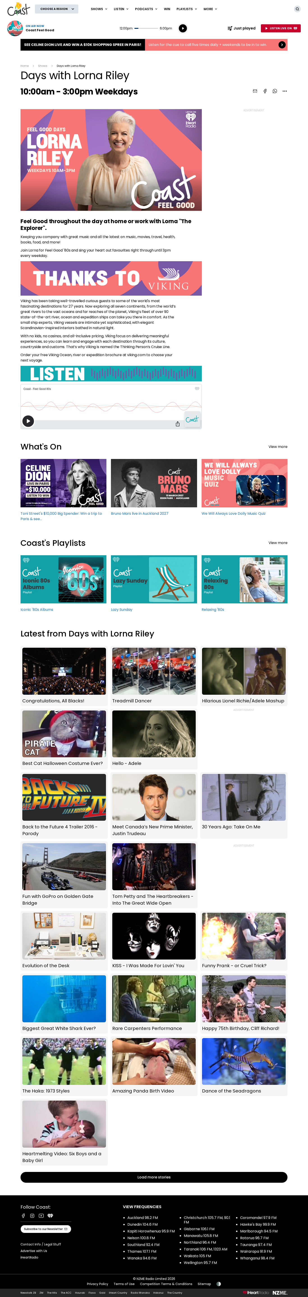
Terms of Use (124, 1284)
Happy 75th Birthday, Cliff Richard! (243, 1003)
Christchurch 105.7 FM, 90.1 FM (207, 1220)
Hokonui (158, 1293)
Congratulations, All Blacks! (64, 676)
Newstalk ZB (28, 1293)
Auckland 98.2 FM (142, 1217)
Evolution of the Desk (64, 941)
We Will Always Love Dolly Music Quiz (244, 489)
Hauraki (80, 1293)
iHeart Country (118, 1293)
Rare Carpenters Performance (154, 1003)
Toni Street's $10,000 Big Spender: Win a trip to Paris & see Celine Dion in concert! (63, 492)
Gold (102, 1293)
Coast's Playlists (53, 543)
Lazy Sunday (154, 585)
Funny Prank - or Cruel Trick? (243, 941)
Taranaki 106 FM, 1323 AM (205, 1249)
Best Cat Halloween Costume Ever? (64, 739)
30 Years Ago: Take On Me (243, 805)
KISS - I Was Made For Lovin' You (154, 941)
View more (278, 446)
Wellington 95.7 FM (200, 1262)
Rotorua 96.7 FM (254, 1238)
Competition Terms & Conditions (166, 1284)
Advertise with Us (34, 1251)
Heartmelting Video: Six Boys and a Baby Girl (64, 1132)
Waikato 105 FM (197, 1256)
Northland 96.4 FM (200, 1242)
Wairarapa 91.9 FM (256, 1251)
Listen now (30, 28)
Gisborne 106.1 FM (199, 1229)
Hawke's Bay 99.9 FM (258, 1224)
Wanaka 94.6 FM (141, 1258)
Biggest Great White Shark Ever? (64, 1003)
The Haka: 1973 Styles (64, 1066)
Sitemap (204, 1284)
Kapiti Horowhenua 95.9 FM (151, 1231)
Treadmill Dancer (154, 676)
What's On (41, 446)
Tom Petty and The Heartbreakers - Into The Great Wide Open (154, 874)
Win (167, 9)
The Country (174, 1293)
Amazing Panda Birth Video (154, 1066)
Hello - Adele (154, 739)
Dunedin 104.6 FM (142, 1224)
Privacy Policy (97, 1284)
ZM (41, 1293)
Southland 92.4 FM (143, 1244)
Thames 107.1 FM (141, 1251)
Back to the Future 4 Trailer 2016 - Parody (64, 805)
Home (25, 66)
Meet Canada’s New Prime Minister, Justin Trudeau (154, 805)
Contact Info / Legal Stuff (41, 1244)
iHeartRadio (29, 1257)
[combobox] (284, 91)
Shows (42, 66)
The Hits (52, 1293)
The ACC (66, 1293)
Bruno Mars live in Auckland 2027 (154, 489)
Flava (92, 1293)
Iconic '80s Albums (63, 585)
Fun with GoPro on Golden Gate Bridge (64, 874)
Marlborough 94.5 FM (259, 1231)
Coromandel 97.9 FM (258, 1217)
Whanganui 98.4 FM (257, 1258)
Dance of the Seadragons (243, 1066)
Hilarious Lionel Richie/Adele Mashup (243, 676)
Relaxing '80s (244, 585)
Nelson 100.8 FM (141, 1238)
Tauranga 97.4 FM (256, 1244)
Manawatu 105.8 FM (201, 1235)
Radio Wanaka (140, 1293)
